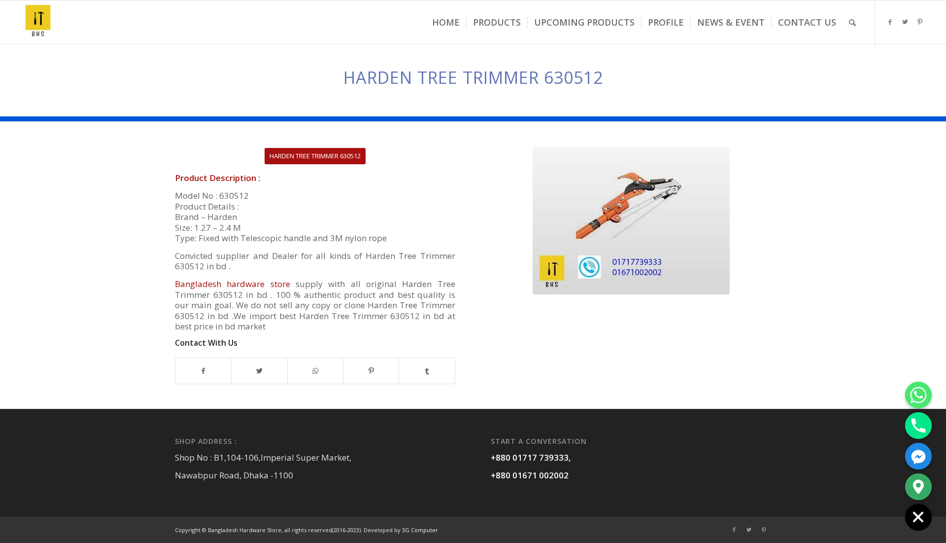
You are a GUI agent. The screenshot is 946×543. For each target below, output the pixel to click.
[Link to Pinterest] (919, 21)
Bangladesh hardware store (232, 284)
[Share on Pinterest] (371, 371)
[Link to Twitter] (905, 21)
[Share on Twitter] (259, 371)
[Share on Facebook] (203, 371)
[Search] (852, 22)
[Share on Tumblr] (426, 371)
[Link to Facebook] (890, 21)
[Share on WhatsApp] (315, 371)
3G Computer (420, 530)
